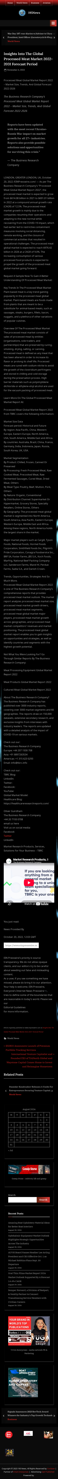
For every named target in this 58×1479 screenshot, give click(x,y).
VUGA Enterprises (19, 1350)
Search (12, 1194)
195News (34, 12)
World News (22, 3)
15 (41, 1129)
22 (41, 1134)
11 (17, 1129)
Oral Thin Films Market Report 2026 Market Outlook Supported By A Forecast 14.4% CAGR (29, 1277)
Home (10, 3)
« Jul (10, 1150)
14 (35, 1129)
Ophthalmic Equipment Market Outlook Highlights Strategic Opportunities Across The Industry (28, 1239)
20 (29, 1134)
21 (35, 1134)
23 (47, 1134)
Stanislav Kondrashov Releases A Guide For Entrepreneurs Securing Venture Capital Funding (31, 1088)
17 (11, 1134)
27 (29, 1139)
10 (11, 1129)
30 (47, 1139)
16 (47, 1129)
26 (23, 1139)
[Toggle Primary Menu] (53, 23)
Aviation (46, 3)
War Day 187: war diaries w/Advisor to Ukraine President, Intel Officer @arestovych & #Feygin (31, 35)
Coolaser (51, 1468)
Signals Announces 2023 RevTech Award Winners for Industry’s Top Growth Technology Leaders (31, 1413)
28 (35, 1139)
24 (11, 1139)
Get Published (48, 1471)
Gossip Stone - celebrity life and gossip (29, 1178)
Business (35, 3)
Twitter (8, 835)
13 (29, 1129)
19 (23, 1134)
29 (41, 1139)
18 (17, 1134)
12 (23, 1129)
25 (17, 1139)
